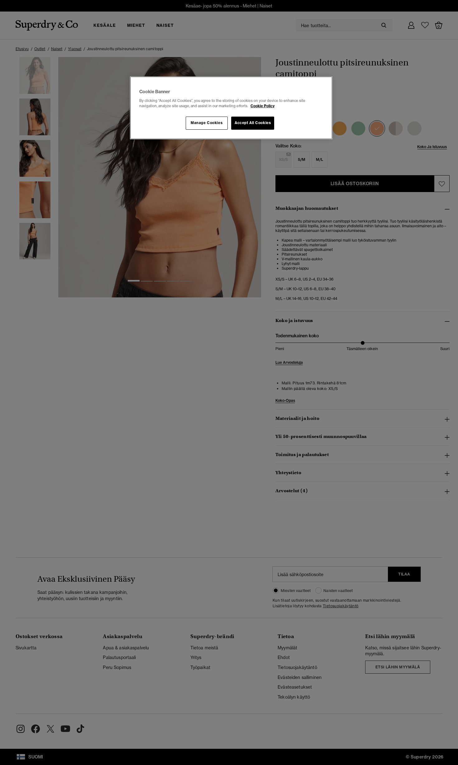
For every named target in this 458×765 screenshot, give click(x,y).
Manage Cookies (206, 123)
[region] (231, 107)
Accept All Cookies (253, 123)
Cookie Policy (262, 106)
